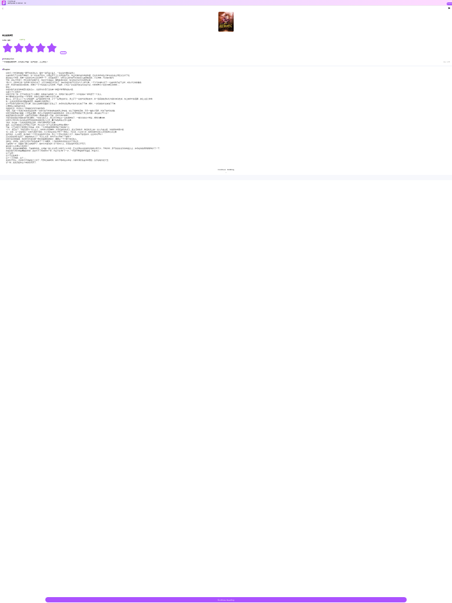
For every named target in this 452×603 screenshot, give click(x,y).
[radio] (8, 47)
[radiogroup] (29, 47)
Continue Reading (226, 600)
